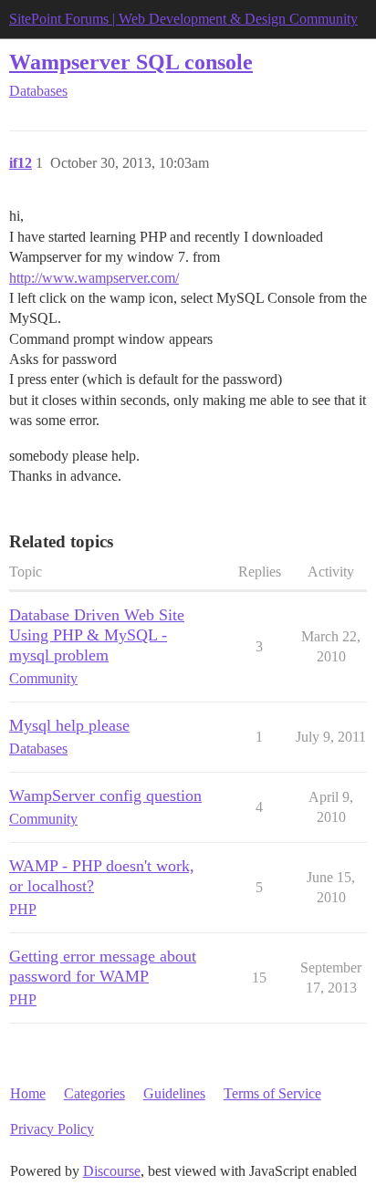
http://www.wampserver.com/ (94, 278)
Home (28, 1093)
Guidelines (174, 1093)
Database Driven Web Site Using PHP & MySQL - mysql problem (96, 635)
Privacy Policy (52, 1129)
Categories (94, 1093)
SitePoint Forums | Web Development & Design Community (183, 18)
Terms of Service (272, 1093)
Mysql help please (69, 725)
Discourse (112, 1171)
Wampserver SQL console (131, 61)
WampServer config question (105, 795)
